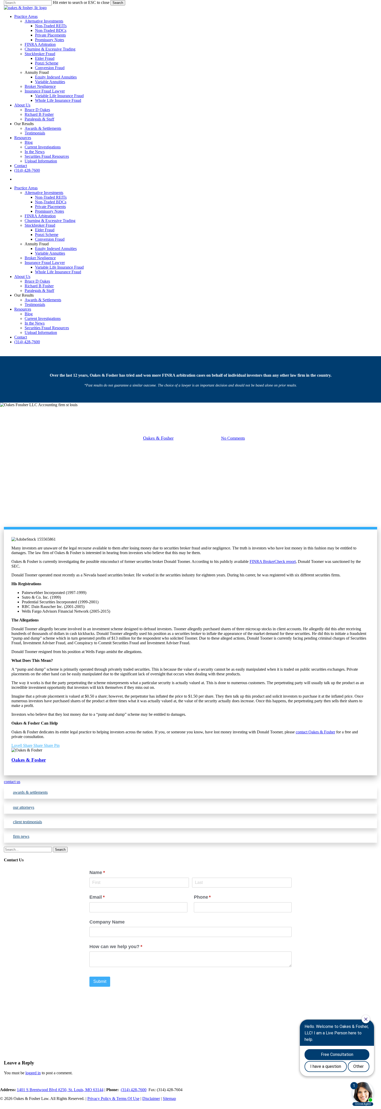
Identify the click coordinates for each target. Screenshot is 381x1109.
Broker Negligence (40, 258)
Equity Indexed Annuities (56, 248)
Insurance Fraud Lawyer (45, 262)
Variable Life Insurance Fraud (59, 267)
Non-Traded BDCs (50, 202)
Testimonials (35, 304)
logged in (33, 1073)
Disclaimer (151, 1098)
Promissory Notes (49, 211)
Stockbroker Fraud (40, 225)
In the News (35, 323)
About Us (22, 276)
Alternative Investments (44, 192)
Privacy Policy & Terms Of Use (113, 1098)
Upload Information (41, 332)
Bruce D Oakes (37, 281)
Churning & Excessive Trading (50, 220)
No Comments (233, 438)
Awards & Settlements (43, 300)
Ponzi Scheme (46, 234)
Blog (29, 314)
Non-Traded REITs (51, 197)
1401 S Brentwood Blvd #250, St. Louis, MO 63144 (60, 1089)
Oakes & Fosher (158, 438)
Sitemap (169, 1098)
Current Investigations (43, 318)
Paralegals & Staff (39, 290)
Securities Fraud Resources (47, 328)
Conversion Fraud (50, 239)
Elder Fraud (44, 230)
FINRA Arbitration (40, 216)
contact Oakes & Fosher (315, 732)
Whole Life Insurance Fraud (58, 272)
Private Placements (50, 206)
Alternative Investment (169, 412)
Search (117, 3)
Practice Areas (26, 188)
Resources (22, 309)
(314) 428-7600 (27, 342)
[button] (190, 781)
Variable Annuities (50, 253)
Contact (20, 337)
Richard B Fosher (39, 286)
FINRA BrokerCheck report (273, 561)
